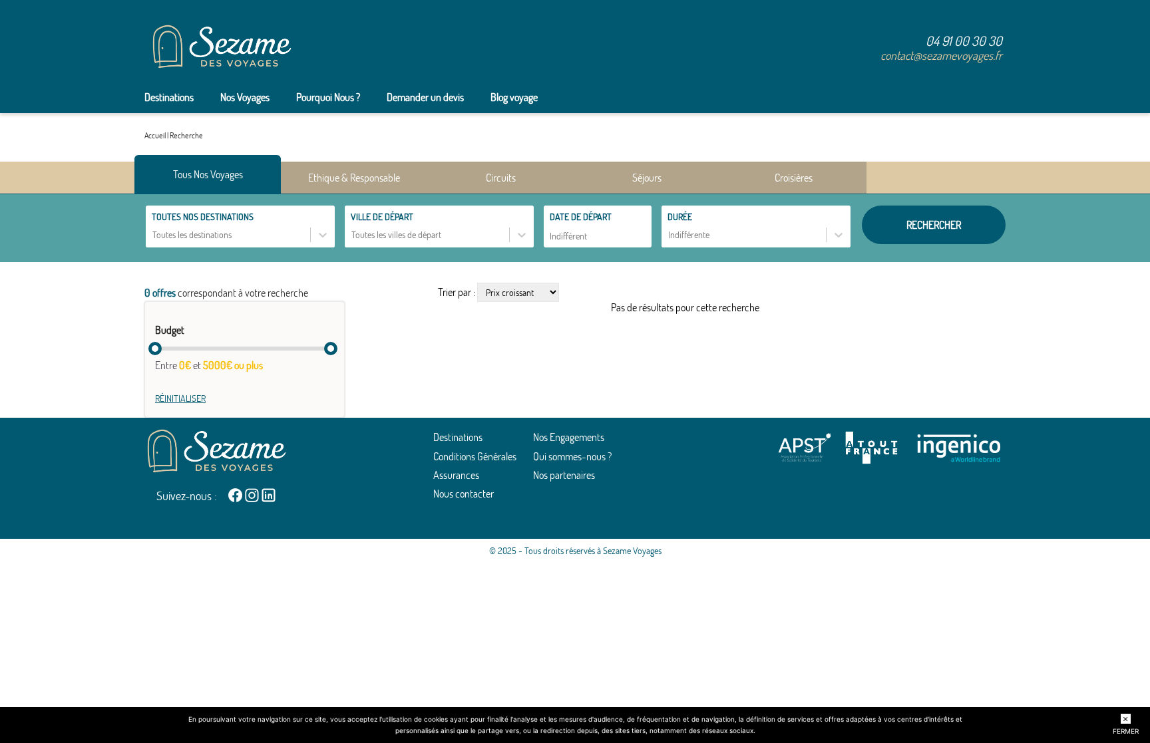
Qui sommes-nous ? (572, 456)
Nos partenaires (564, 475)
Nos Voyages (245, 97)
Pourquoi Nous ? (328, 97)
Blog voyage (514, 97)
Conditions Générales (474, 456)
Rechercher (933, 224)
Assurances (456, 475)
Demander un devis (425, 97)
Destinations (169, 97)
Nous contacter (463, 494)
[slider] (155, 348)
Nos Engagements (568, 437)
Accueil (155, 135)
